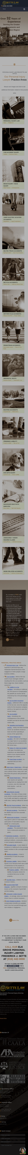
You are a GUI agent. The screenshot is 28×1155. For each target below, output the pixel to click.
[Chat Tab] (14, 577)
